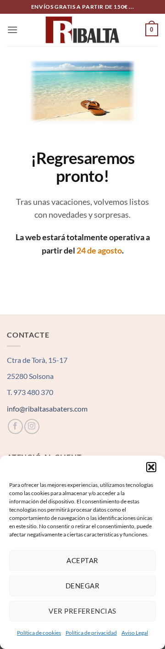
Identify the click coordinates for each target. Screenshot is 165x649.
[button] (151, 467)
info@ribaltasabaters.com (47, 408)
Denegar (82, 585)
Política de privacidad (91, 632)
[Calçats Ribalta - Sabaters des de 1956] (82, 29)
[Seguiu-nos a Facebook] (15, 426)
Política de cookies (39, 632)
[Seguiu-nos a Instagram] (31, 426)
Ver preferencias (82, 611)
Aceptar (82, 560)
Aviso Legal (134, 632)
